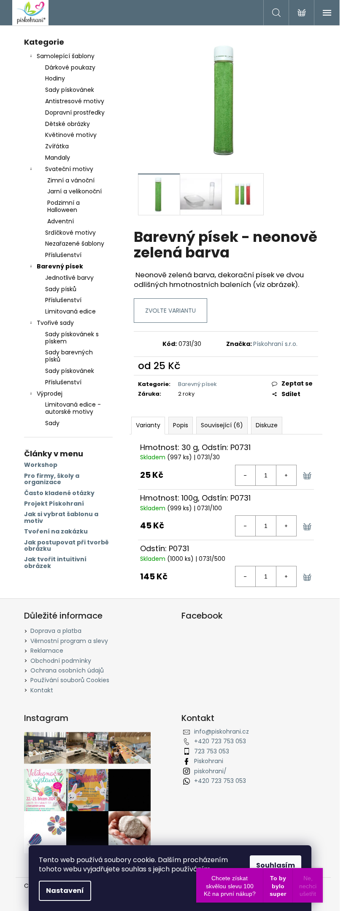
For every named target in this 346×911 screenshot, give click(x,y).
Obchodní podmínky (60, 660)
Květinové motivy (71, 135)
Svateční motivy (69, 169)
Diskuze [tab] (267, 425)
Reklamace (46, 650)
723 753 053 (211, 751)
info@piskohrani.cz (221, 731)
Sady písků (60, 289)
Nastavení (65, 890)
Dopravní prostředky (75, 112)
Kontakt (41, 690)
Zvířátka (57, 146)
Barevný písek (60, 266)
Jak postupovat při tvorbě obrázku (66, 545)
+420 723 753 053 (220, 741)
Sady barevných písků (69, 356)
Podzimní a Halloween (63, 206)
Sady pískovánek (69, 90)
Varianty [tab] (148, 425)
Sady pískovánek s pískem (72, 338)
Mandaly (57, 157)
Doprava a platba (55, 631)
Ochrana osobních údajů (67, 670)
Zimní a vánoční (71, 180)
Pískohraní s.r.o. (275, 344)
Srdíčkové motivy (70, 232)
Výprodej (49, 393)
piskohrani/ (210, 771)
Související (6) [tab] (222, 425)
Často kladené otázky (59, 493)
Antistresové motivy (74, 101)
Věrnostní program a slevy (69, 641)
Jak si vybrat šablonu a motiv (61, 517)
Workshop (40, 465)
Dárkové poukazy (70, 67)
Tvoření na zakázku (56, 531)
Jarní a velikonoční (74, 191)
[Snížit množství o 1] (245, 475)
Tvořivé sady (55, 323)
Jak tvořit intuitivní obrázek (55, 562)
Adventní (60, 221)
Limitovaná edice (70, 311)
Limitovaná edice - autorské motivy (73, 408)
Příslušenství (63, 255)
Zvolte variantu (170, 310)
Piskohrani (208, 761)
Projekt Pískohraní (54, 504)
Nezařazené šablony (74, 243)
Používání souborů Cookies (69, 680)
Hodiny (55, 78)
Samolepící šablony (66, 56)
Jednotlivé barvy (69, 277)
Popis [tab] (180, 425)
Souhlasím (275, 865)
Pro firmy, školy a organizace (51, 479)
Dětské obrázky (67, 124)
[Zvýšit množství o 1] (286, 475)
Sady (52, 423)
